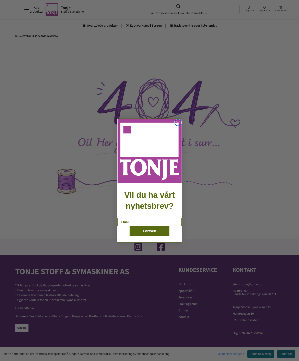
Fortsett (149, 231)
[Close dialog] (178, 122)
